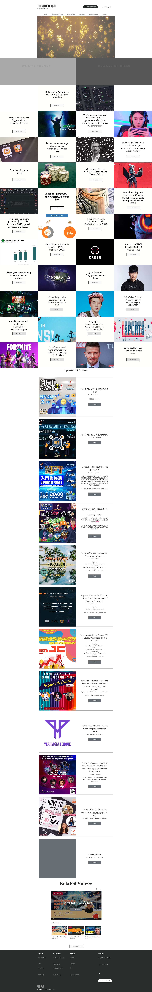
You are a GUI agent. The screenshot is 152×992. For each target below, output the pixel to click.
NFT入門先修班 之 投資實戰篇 (94, 435)
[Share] (96, 889)
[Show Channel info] (99, 889)
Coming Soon (94, 854)
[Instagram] (42, 986)
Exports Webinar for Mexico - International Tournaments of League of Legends (94, 598)
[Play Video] (59, 932)
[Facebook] (38, 986)
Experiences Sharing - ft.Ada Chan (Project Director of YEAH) (95, 729)
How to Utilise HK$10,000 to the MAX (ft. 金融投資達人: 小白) (94, 813)
